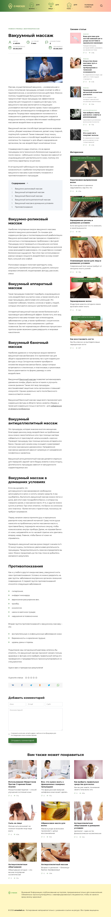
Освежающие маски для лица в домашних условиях (85, 262)
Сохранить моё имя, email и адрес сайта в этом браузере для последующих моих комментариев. (33, 734)
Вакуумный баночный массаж (28, 196)
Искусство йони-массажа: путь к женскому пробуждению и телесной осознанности (90, 66)
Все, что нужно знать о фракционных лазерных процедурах (53, 784)
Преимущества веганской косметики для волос (92, 92)
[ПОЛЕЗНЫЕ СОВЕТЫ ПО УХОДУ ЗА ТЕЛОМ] (86, 176)
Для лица (53, 6)
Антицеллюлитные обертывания (17, 865)
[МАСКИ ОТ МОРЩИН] (86, 256)
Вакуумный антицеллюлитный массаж (33, 200)
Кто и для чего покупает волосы (90, 134)
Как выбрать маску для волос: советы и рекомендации (92, 115)
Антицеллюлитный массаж (54, 864)
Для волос (34, 6)
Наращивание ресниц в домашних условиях (81, 221)
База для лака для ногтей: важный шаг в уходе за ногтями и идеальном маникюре (93, 39)
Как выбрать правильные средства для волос (86, 783)
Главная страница (15, 29)
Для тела (72, 6)
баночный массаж (27, 379)
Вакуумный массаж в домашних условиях (34, 203)
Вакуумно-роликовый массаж (28, 189)
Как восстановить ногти (82, 339)
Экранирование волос (81, 301)
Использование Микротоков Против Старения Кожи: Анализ (22, 784)
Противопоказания (24, 207)
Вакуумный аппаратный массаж (29, 192)
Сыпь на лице (15, 823)
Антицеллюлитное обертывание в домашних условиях (87, 825)
